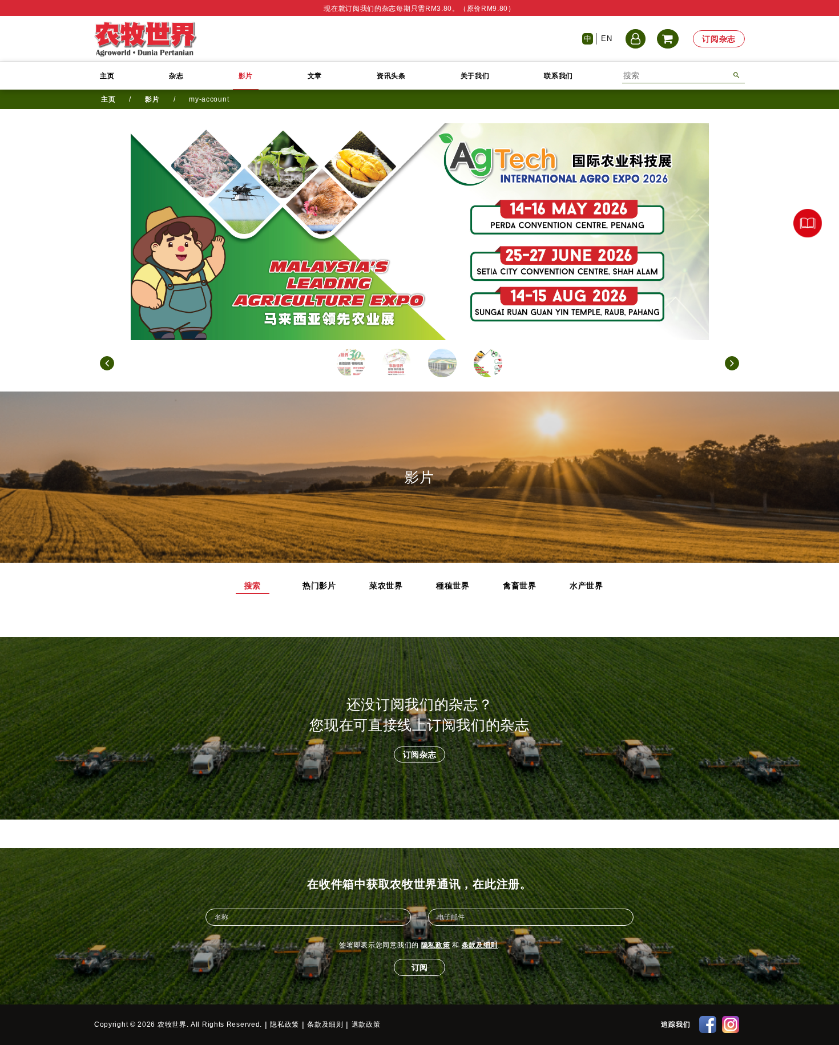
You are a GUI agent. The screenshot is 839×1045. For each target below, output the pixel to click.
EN (606, 38)
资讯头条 (391, 76)
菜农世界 (386, 585)
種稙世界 (453, 585)
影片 (246, 76)
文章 (315, 76)
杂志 (176, 76)
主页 (107, 76)
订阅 (419, 967)
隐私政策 (435, 945)
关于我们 (475, 76)
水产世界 (586, 585)
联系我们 (558, 76)
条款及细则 (480, 945)
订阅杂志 (719, 38)
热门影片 (319, 585)
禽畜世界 (520, 585)
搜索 (252, 585)
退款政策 (366, 1024)
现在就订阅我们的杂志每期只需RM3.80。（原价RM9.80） (419, 9)
